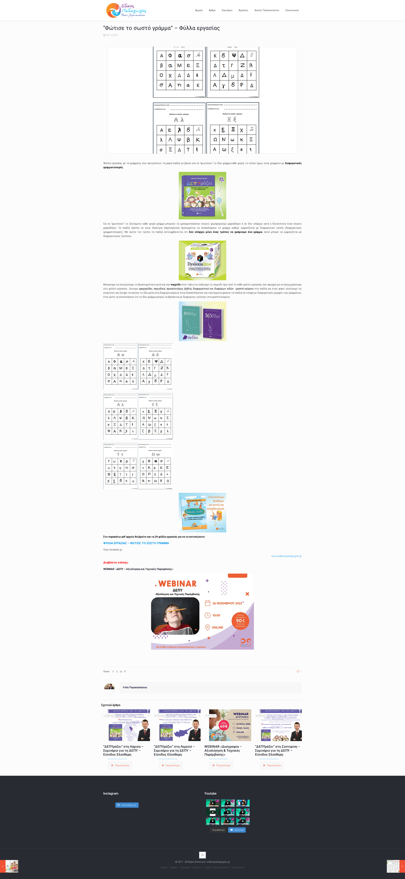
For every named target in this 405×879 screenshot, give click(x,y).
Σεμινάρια (185, 867)
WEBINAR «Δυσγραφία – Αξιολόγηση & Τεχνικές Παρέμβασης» (223, 750)
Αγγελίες (197, 867)
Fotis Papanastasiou (135, 687)
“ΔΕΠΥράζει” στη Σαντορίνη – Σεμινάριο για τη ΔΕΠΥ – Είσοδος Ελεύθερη (277, 750)
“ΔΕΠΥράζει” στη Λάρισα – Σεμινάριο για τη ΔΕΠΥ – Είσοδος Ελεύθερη (123, 750)
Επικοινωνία (238, 867)
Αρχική (164, 867)
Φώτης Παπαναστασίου (217, 867)
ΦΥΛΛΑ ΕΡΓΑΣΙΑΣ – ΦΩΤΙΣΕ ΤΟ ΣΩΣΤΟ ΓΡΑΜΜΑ (136, 543)
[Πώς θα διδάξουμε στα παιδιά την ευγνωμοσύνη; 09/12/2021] (9, 866)
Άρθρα (174, 867)
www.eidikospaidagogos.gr (286, 556)
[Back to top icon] (202, 855)
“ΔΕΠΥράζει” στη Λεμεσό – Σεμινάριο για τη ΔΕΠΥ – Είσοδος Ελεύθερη (174, 750)
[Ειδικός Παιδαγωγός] (126, 10)
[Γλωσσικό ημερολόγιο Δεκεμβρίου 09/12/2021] (396, 866)
